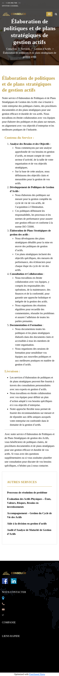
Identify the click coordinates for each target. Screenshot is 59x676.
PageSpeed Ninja (37, 674)
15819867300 (14, 603)
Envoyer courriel (10, 6)
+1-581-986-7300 (11, 3)
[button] (49, 14)
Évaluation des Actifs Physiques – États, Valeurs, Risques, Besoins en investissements (29, 503)
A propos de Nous (12, 628)
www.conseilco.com (17, 614)
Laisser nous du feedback (16, 653)
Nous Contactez (11, 642)
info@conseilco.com (18, 609)
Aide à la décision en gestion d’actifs (27, 523)
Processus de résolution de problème (27, 492)
